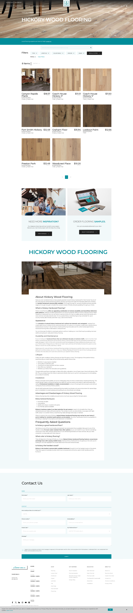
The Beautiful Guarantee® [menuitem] (93, 578)
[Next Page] (70, 177)
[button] (121, 6)
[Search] (91, 47)
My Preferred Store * (72, 527)
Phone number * (26, 518)
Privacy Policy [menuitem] (108, 583)
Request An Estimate (112, 6)
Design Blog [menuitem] (72, 579)
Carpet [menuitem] (52, 578)
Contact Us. (48, 41)
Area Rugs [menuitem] (53, 586)
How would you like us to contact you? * (31, 510)
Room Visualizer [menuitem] (73, 570)
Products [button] (9, 6)
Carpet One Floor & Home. (22, 605)
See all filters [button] (93, 53)
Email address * (71, 518)
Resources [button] (18, 6)
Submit (66, 556)
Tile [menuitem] (52, 583)
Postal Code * (25, 527)
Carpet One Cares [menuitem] (109, 575)
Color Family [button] (57, 53)
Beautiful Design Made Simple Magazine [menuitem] (74, 576)
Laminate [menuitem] (53, 581)
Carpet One (24, 12)
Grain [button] (80, 53)
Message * (24, 536)
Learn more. (9, 610)
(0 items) (126, 6)
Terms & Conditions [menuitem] (110, 581)
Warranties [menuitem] (89, 581)
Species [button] (70, 53)
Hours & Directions (98, 6)
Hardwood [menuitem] (53, 575)
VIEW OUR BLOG (42, 233)
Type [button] (33, 53)
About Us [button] (27, 6)
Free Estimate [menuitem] (54, 588)
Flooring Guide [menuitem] (90, 575)
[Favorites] (124, 6)
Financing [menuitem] (53, 591)
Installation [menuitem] (90, 583)
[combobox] (65, 47)
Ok (110, 609)
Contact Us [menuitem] (108, 578)
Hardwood (38, 12)
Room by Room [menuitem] (109, 573)
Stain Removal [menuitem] (90, 570)
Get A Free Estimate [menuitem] (38, 6)
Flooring (32, 12)
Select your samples (88, 232)
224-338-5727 (18, 2)
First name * (25, 495)
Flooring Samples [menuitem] (73, 573)
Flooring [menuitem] (53, 570)
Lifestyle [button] (44, 53)
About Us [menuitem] (107, 570)
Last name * (70, 495)
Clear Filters (41, 56)
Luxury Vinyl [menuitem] (54, 573)
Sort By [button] (35, 63)
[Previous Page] (62, 177)
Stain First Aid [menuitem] (90, 573)
